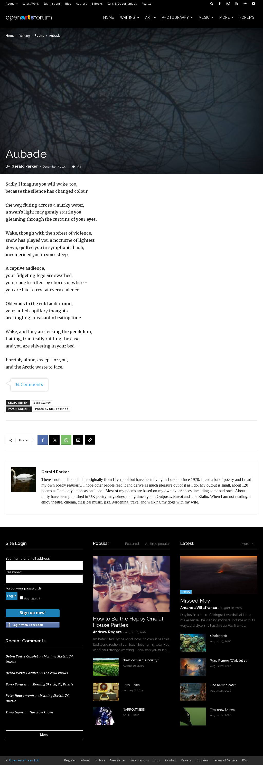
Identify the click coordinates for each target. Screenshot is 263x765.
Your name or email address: (28, 558)
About (10, 3)
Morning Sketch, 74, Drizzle (52, 684)
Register (147, 3)
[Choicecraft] (193, 643)
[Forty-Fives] (106, 692)
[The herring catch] (193, 692)
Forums (246, 17)
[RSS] (236, 3)
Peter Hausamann (20, 695)
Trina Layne (15, 712)
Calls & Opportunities (122, 3)
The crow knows (56, 673)
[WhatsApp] (66, 440)
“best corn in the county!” (141, 660)
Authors (81, 3)
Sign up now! (32, 612)
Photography (175, 17)
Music (204, 17)
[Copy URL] (90, 440)
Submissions (51, 3)
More (224, 17)
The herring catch (223, 685)
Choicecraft (218, 636)
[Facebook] (219, 3)
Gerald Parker (25, 166)
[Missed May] (218, 575)
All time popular (157, 544)
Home (108, 17)
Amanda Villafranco (198, 608)
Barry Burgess (16, 684)
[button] (212, 3)
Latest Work (30, 3)
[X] (54, 440)
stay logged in (32, 598)
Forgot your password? (23, 588)
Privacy (186, 760)
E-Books (97, 3)
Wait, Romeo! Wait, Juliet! (228, 660)
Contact (170, 760)
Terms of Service (225, 760)
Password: (14, 572)
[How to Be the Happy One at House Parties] (131, 584)
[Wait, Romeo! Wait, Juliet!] (193, 667)
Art (148, 17)
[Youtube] (253, 3)
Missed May (195, 600)
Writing (127, 17)
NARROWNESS (134, 709)
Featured (132, 544)
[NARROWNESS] (106, 716)
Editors (100, 760)
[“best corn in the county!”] (106, 667)
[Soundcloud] (245, 3)
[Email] (78, 440)
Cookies (202, 760)
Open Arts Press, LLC (24, 760)
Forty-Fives (131, 685)
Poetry (39, 35)
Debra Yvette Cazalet (22, 656)
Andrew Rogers (107, 632)
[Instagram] (228, 3)
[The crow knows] (193, 716)
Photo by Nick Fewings (51, 409)
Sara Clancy (42, 402)
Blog (68, 3)
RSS (244, 760)
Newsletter (118, 760)
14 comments (29, 384)
